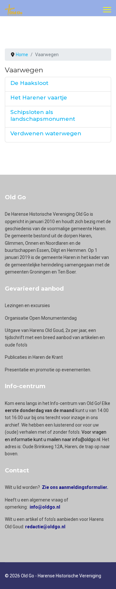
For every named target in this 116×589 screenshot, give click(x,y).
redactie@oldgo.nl (45, 526)
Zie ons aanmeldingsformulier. (75, 487)
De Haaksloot (29, 83)
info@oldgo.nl (45, 507)
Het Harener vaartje (38, 97)
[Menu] (107, 9)
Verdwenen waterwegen (45, 133)
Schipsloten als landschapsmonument (42, 115)
